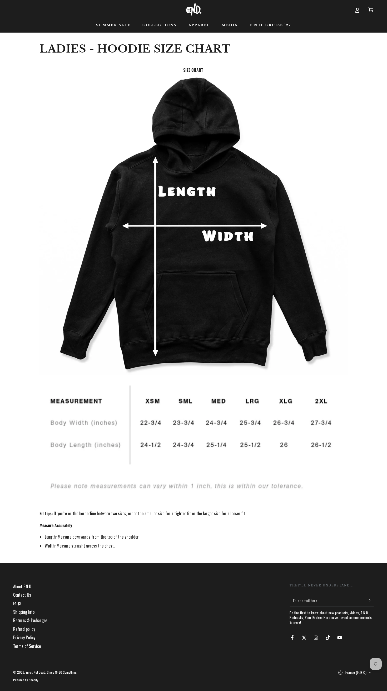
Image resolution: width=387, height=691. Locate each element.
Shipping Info (23, 612)
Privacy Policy (24, 637)
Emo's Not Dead (35, 672)
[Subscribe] (371, 600)
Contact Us (22, 595)
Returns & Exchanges (30, 620)
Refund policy (24, 629)
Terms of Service (27, 646)
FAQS (17, 603)
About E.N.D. (22, 586)
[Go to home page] (193, 9)
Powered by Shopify (25, 680)
